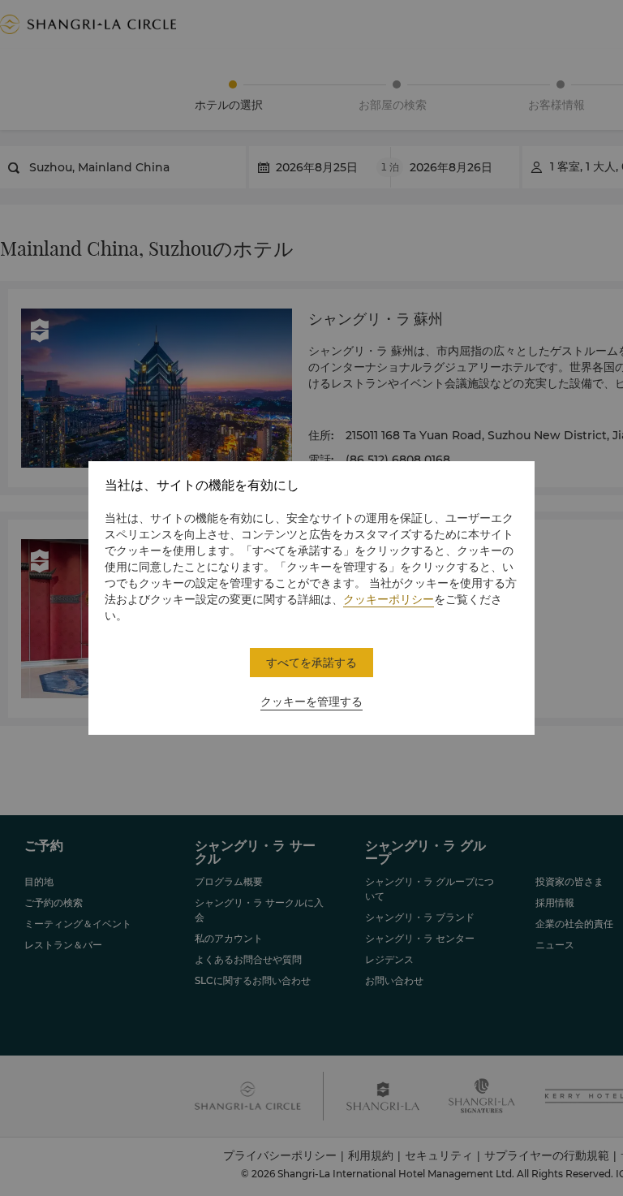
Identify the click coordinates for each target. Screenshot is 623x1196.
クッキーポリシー (388, 599)
